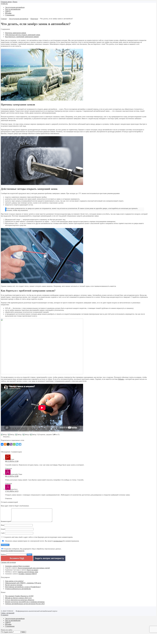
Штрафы (8, 624)
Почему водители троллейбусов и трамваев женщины (25, 602)
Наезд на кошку (24, 566)
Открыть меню (6, 2)
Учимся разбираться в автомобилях (18, 589)
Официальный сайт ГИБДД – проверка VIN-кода (23, 583)
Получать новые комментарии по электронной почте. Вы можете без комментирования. (42, 541)
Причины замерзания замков (15, 33)
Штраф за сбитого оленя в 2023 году (18, 598)
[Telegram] (20, 444)
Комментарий (6, 521)
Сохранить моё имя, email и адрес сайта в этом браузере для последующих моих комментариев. (38, 537)
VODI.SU (4, 4)
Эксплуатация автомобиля (14, 618)
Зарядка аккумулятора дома (28, 572)
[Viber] (11, 444)
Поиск (14, 2)
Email (3, 529)
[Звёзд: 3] (19, 435)
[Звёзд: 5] (34, 435)
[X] (8, 444)
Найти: (3, 554)
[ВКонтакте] (2, 444)
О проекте (4, 615)
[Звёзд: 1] (4, 435)
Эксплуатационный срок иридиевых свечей (34, 568)
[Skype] (17, 444)
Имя (2, 525)
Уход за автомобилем (12, 620)
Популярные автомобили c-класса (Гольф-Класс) (23, 587)
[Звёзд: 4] (26, 435)
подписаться (57, 541)
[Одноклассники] (5, 444)
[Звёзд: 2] (12, 435)
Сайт (2, 533)
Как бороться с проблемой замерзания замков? (22, 37)
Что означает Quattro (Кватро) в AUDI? (19, 596)
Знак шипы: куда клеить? (14, 581)
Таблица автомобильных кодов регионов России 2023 (25, 604)
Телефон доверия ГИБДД (27, 574)
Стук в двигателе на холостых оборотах (19, 600)
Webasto (121, 379)
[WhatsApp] (14, 444)
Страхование (10, 626)
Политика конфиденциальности (12, 551)
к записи (11, 566)
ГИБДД (8, 622)
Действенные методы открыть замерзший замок (22, 35)
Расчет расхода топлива (13, 585)
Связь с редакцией (7, 613)
